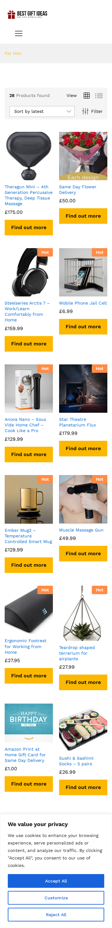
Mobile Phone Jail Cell (83, 303)
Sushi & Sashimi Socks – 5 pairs (76, 761)
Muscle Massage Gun (81, 529)
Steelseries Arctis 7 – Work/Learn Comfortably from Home (27, 312)
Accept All (56, 880)
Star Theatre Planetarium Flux (77, 422)
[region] (56, 871)
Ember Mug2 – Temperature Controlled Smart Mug (28, 536)
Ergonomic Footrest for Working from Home (25, 646)
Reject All (56, 914)
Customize (56, 897)
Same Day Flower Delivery (77, 189)
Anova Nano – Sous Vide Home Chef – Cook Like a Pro (25, 425)
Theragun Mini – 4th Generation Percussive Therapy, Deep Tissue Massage (29, 195)
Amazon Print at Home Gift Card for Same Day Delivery (25, 755)
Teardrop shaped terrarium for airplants (77, 653)
